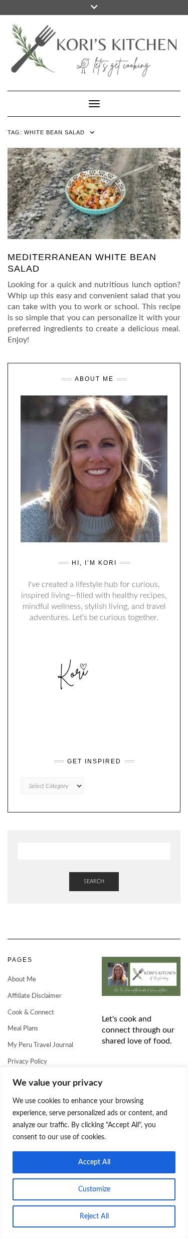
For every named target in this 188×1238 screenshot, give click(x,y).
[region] (94, 1152)
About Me (22, 979)
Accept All (94, 1162)
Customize (94, 1189)
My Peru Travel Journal (40, 1045)
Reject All (94, 1216)
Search (94, 881)
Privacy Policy (27, 1062)
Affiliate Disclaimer (35, 996)
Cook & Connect (31, 1012)
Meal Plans (23, 1028)
